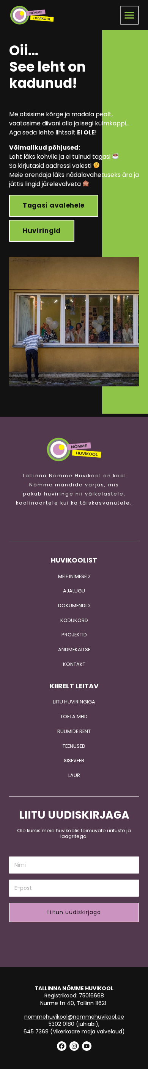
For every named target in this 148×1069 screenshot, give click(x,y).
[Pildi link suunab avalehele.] (74, 449)
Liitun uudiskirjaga (74, 912)
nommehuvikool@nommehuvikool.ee (74, 1017)
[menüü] (129, 15)
